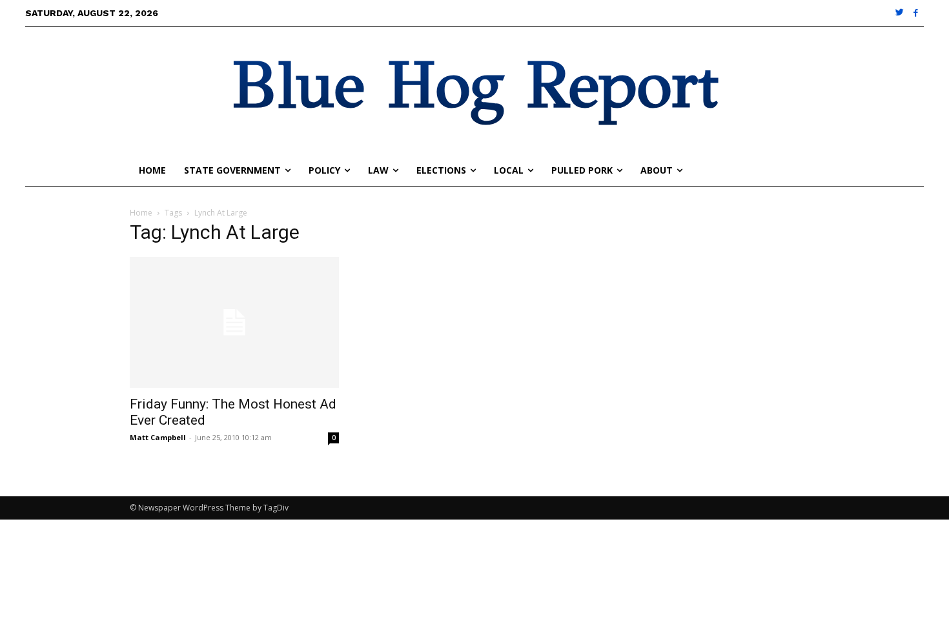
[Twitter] (900, 13)
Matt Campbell (158, 437)
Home (141, 212)
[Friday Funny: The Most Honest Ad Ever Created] (234, 322)
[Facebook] (916, 13)
